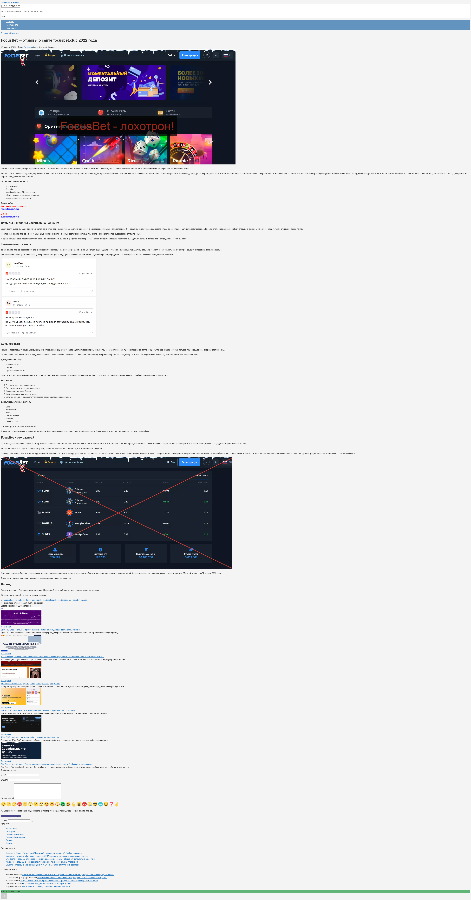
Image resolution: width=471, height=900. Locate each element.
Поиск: (4, 16)
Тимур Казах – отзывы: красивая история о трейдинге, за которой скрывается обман (59, 880)
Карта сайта (12, 25)
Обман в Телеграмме (15, 837)
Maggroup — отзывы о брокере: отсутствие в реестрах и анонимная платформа (42, 862)
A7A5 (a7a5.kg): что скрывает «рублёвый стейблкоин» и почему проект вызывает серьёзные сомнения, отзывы (52, 657)
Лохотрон (28, 47)
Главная (10, 21)
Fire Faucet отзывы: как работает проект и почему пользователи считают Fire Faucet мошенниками (46, 764)
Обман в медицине (15, 834)
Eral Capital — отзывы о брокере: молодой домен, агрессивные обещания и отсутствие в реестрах (50, 859)
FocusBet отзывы (63, 600)
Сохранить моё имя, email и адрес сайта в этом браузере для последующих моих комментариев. (48, 811)
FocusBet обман (47, 600)
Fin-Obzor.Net (10, 6)
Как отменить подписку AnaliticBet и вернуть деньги (47, 883)
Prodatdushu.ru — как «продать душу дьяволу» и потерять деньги (30, 683)
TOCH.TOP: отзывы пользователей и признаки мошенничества (30, 737)
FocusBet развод (79, 600)
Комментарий (7, 798)
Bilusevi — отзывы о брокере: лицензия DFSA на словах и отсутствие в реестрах (42, 865)
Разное (9, 840)
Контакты (11, 28)
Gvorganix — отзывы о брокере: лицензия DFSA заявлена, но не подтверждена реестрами (47, 856)
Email (4, 780)
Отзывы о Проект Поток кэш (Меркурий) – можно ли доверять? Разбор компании (44, 853)
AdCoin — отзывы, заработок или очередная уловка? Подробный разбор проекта (38, 710)
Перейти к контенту (10, 2)
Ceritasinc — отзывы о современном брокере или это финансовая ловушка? (72, 877)
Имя (3, 775)
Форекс (9, 843)
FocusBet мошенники (30, 600)
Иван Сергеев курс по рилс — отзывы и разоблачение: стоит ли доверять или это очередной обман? (68, 874)
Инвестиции (11, 828)
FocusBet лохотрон (11, 600)
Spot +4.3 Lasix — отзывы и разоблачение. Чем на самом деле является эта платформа (40, 630)
